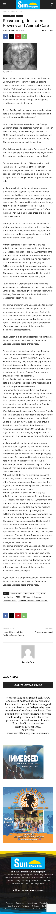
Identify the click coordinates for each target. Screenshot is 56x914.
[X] (11, 36)
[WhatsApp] (24, 36)
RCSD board (27, 597)
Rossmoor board (10, 600)
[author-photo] (28, 658)
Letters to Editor (16, 11)
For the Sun (9, 30)
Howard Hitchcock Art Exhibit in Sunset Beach (13, 633)
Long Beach (41, 594)
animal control (16, 594)
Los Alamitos (8, 597)
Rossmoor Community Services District (33, 600)
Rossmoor (38, 597)
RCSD (18, 597)
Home (5, 11)
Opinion (19, 16)
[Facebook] (5, 36)
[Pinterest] (18, 36)
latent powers (29, 594)
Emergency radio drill (44, 632)
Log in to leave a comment (28, 685)
